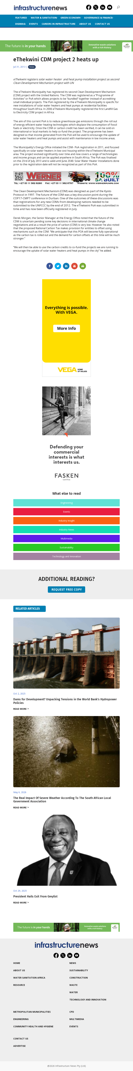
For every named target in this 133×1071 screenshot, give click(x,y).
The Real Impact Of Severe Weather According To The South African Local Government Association (62, 799)
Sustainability (66, 547)
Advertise (19, 1045)
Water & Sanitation (44, 17)
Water (73, 992)
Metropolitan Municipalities (32, 1011)
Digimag (20, 23)
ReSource (19, 984)
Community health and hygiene (33, 1026)
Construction (78, 977)
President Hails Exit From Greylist (35, 896)
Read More (20, 708)
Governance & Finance (98, 17)
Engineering (66, 502)
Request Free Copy (66, 589)
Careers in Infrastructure (58, 23)
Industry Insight (67, 520)
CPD (71, 1011)
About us (85, 23)
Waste (73, 984)
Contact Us (102, 23)
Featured (21, 17)
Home (16, 963)
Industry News (66, 529)
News (31, 66)
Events (33, 23)
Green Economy (70, 17)
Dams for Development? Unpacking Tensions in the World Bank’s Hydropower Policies (65, 701)
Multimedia (66, 538)
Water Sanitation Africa (29, 977)
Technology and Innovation (66, 556)
